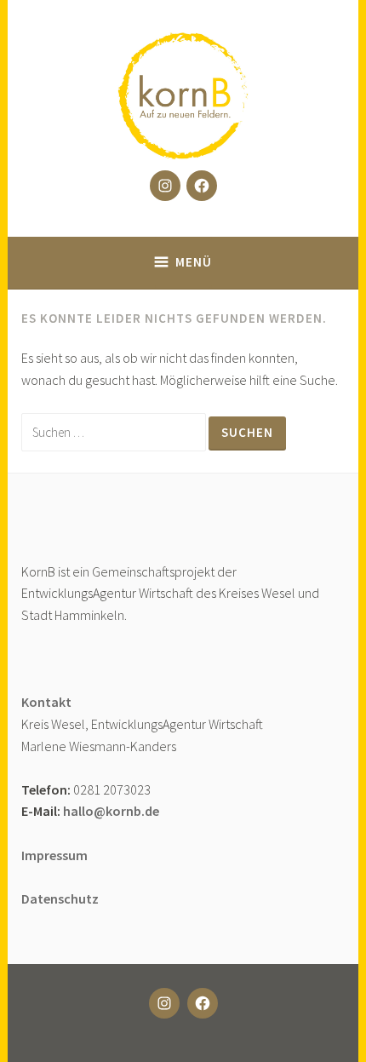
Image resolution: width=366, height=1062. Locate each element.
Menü (193, 262)
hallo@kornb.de (111, 810)
